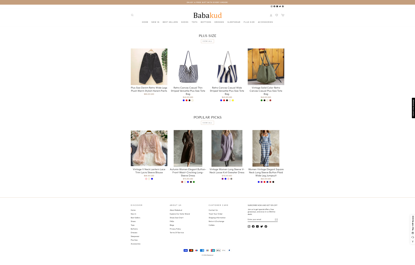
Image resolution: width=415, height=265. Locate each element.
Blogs (172, 225)
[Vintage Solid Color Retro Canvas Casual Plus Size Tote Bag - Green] (262, 100)
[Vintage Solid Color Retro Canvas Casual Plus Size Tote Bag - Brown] (270, 100)
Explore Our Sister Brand (180, 214)
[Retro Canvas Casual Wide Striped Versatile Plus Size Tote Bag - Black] (227, 100)
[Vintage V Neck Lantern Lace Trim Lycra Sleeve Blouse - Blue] (152, 179)
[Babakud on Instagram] (249, 226)
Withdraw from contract (413, 108)
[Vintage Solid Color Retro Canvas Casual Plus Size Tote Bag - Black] (264, 100)
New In (155, 22)
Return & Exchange (216, 221)
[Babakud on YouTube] (257, 226)
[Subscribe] (276, 219)
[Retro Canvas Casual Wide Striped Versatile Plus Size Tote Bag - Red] (224, 100)
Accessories (265, 22)
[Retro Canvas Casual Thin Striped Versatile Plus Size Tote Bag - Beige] (192, 100)
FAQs (172, 221)
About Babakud (176, 210)
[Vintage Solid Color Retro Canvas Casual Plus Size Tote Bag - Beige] (267, 100)
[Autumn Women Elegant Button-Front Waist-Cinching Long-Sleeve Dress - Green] (194, 182)
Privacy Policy (175, 229)
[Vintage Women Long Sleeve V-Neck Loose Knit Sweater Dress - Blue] (225, 179)
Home (145, 22)
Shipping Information (217, 218)
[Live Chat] (413, 237)
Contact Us (213, 210)
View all (207, 41)
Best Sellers (170, 22)
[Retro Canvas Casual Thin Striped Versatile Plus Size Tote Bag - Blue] (184, 100)
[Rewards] (413, 233)
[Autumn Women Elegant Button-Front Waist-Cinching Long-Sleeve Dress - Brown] (182, 182)
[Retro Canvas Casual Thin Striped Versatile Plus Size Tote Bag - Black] (189, 100)
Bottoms (206, 22)
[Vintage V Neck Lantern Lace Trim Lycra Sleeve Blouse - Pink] (146, 179)
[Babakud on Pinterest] (266, 226)
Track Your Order (216, 214)
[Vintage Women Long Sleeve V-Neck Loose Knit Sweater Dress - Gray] (231, 179)
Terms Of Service (177, 232)
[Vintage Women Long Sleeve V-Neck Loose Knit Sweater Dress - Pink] (228, 179)
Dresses (219, 22)
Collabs (212, 225)
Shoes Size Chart (177, 218)
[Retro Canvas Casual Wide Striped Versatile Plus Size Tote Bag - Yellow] (233, 100)
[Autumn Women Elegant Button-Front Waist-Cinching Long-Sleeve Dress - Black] (191, 182)
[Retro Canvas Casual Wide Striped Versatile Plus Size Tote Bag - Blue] (221, 100)
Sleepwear (234, 22)
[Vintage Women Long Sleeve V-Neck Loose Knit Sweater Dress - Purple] (223, 179)
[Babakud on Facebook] (253, 226)
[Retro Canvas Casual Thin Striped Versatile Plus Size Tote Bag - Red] (187, 100)
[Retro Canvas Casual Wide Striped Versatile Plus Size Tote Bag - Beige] (230, 100)
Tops (195, 22)
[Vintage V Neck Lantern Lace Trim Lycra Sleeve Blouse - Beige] (149, 179)
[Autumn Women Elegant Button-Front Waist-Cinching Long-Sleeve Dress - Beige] (185, 182)
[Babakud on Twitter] (261, 226)
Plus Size (249, 22)
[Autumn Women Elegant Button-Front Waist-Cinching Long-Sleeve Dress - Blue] (188, 182)
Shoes (184, 22)
